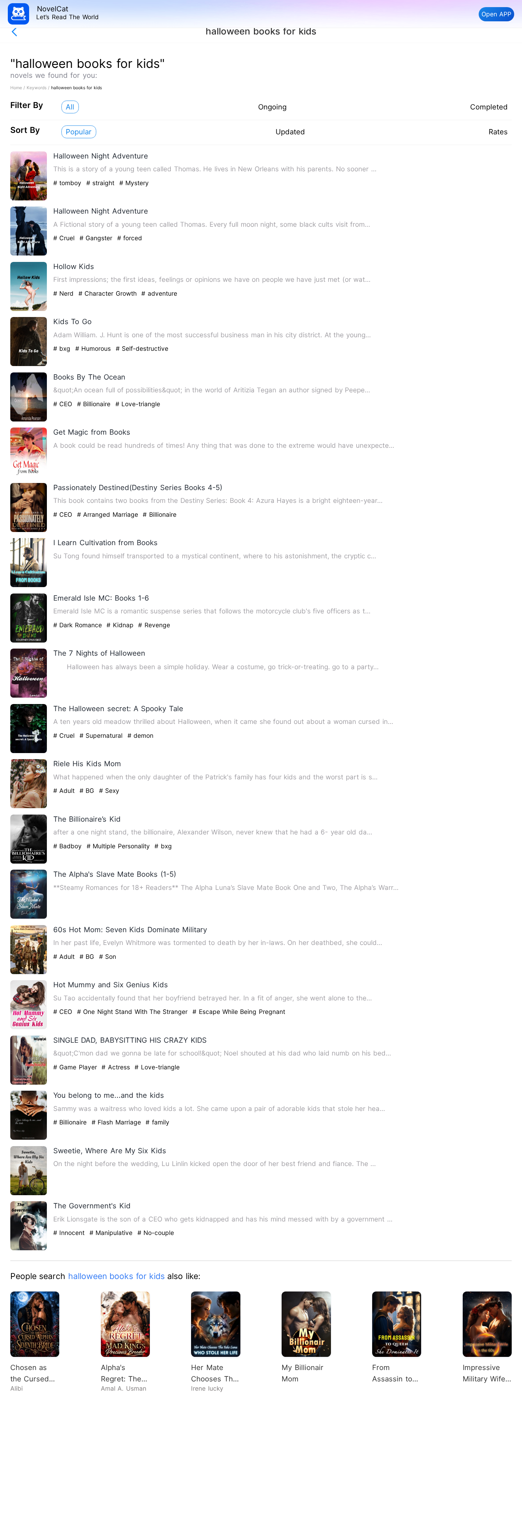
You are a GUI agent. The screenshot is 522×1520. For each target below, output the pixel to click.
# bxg (63, 348)
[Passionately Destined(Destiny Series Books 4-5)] (28, 530)
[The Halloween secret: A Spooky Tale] (28, 751)
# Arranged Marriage (108, 514)
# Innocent (70, 1232)
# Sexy (109, 790)
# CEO (64, 404)
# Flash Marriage (117, 1122)
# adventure (159, 293)
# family (157, 1122)
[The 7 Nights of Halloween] (28, 696)
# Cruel (65, 238)
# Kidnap (121, 625)
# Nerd (64, 293)
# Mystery (134, 183)
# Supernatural (102, 735)
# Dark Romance (78, 625)
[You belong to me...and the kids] (28, 1138)
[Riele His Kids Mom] (28, 806)
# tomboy (68, 183)
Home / (18, 87)
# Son (107, 956)
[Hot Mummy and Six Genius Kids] (28, 1027)
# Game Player (76, 1067)
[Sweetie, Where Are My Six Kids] (28, 1193)
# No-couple (155, 1232)
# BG (88, 790)
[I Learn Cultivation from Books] (28, 585)
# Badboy (68, 846)
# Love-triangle (137, 404)
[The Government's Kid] (28, 1248)
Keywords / (39, 87)
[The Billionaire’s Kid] (28, 862)
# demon (140, 735)
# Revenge (154, 625)
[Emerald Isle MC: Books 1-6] (28, 641)
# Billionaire (95, 404)
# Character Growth (108, 293)
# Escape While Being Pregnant (238, 1011)
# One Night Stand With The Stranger (133, 1011)
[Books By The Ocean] (28, 420)
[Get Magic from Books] (28, 475)
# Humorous (94, 348)
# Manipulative (112, 1232)
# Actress (117, 1067)
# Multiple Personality (119, 846)
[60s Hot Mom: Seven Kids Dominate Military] (28, 972)
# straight (101, 183)
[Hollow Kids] (28, 309)
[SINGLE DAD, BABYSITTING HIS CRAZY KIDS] (28, 1083)
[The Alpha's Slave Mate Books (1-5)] (28, 917)
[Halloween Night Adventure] (28, 199)
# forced (129, 238)
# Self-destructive (142, 348)
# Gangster (97, 238)
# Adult (65, 790)
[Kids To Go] (28, 364)
